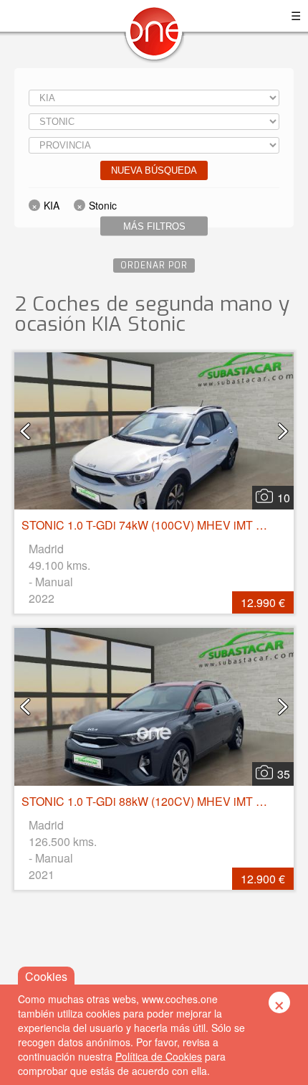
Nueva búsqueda (154, 170)
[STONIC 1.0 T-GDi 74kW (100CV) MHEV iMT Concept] (154, 430)
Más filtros (154, 226)
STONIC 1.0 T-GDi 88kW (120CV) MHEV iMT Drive (152, 801)
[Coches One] (154, 37)
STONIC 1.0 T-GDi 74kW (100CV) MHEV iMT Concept (160, 525)
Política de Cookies (158, 1056)
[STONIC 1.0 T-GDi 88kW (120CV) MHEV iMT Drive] (154, 706)
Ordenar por (154, 265)
